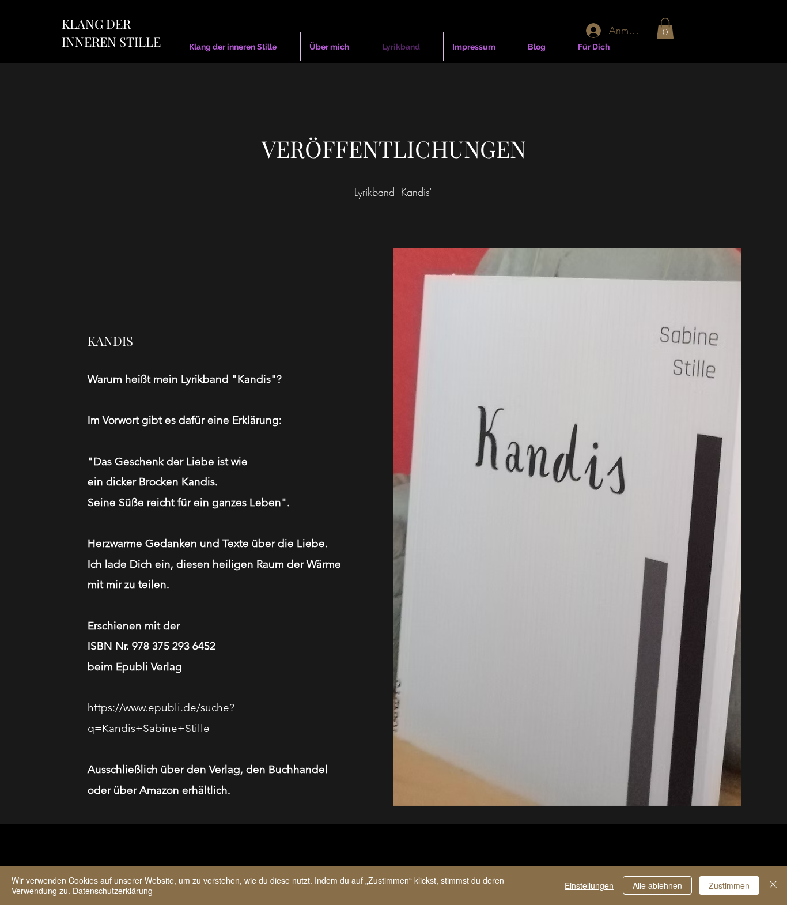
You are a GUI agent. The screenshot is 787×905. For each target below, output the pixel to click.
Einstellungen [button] (589, 885)
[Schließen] (773, 885)
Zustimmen (729, 885)
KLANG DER (96, 23)
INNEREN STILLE (111, 41)
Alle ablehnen (657, 885)
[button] (665, 28)
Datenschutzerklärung (113, 890)
